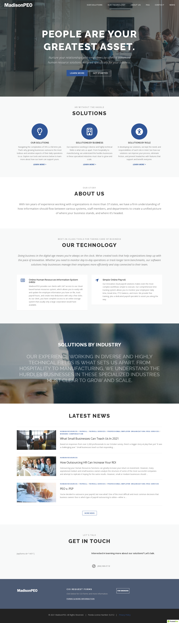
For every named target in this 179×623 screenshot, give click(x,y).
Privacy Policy (125, 615)
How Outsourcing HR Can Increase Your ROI (88, 462)
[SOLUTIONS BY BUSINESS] (89, 131)
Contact (159, 5)
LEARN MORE (77, 73)
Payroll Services (97, 431)
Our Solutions (94, 5)
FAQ (148, 5)
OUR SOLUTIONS (40, 142)
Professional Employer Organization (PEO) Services (133, 431)
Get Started (100, 73)
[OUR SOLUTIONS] (40, 131)
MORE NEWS (90, 513)
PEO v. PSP (66, 489)
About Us (136, 5)
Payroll (83, 431)
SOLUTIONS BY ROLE (139, 142)
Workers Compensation (71, 434)
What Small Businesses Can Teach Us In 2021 (89, 438)
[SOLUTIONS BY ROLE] (139, 131)
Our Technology (116, 5)
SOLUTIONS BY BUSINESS (89, 142)
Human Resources (69, 431)
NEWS (172, 5)
